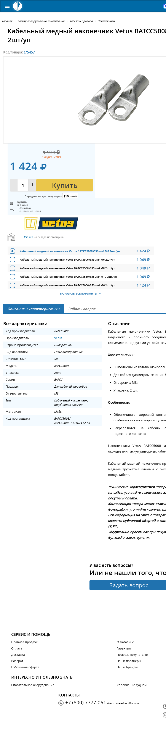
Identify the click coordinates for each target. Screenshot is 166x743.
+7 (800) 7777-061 (85, 702)
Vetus (58, 338)
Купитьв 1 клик (22, 203)
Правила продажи (24, 642)
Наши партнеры (129, 661)
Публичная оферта (25, 667)
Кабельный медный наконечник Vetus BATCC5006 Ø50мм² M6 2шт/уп (67, 285)
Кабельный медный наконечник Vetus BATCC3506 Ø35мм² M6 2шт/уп (67, 259)
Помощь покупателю (132, 655)
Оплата (16, 648)
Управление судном (132, 685)
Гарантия (124, 648)
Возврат (17, 661)
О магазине (125, 642)
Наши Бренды (127, 667)
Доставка (18, 655)
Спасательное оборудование (32, 685)
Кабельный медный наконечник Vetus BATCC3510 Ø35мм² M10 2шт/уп (68, 277)
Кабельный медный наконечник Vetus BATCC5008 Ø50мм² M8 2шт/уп (69, 251)
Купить (65, 185)
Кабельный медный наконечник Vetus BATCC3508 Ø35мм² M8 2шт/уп (67, 268)
